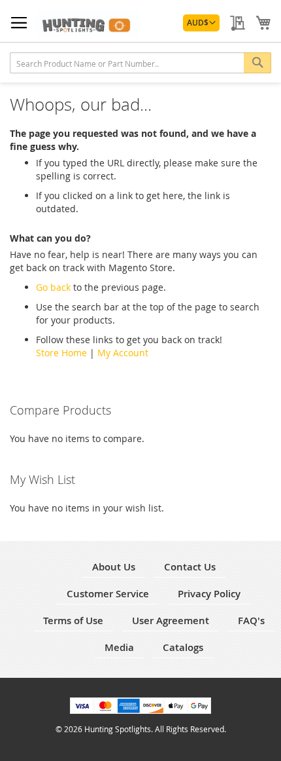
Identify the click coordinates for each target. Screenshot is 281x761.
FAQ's (251, 620)
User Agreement (170, 620)
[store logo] (88, 24)
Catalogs (183, 647)
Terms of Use (73, 620)
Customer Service (108, 594)
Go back (53, 287)
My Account (122, 352)
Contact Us (190, 567)
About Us (113, 567)
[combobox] (140, 62)
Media (119, 647)
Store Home (61, 352)
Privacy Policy (209, 594)
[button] (201, 22)
